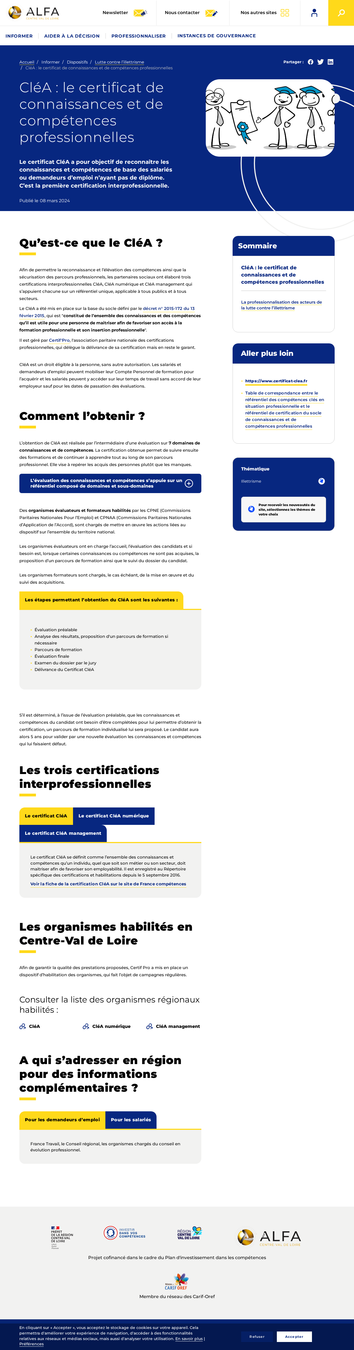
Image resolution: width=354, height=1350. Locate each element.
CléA (34, 1026)
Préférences (31, 1343)
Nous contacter (182, 12)
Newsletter (116, 12)
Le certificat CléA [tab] (46, 816)
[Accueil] (33, 12)
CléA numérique (111, 1026)
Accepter (294, 1337)
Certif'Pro (59, 340)
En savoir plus (189, 1338)
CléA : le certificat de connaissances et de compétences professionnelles (282, 275)
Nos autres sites (259, 12)
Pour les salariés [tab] (131, 1119)
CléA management (178, 1026)
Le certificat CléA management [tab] (63, 833)
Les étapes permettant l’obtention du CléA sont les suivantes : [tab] (101, 599)
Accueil (26, 62)
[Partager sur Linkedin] (330, 63)
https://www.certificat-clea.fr (276, 380)
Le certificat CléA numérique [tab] (114, 816)
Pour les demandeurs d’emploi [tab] (62, 1119)
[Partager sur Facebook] (310, 63)
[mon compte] (314, 13)
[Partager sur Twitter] (320, 63)
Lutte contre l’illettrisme (119, 62)
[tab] (110, 483)
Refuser (256, 1337)
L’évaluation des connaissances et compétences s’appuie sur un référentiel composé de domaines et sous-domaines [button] (106, 483)
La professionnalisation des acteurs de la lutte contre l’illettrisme (281, 304)
